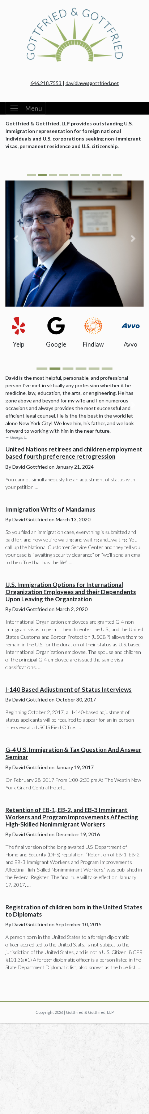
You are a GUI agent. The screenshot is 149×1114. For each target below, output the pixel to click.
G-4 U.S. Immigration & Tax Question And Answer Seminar (73, 753)
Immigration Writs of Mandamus (50, 509)
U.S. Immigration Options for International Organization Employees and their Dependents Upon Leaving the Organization (70, 592)
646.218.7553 (46, 83)
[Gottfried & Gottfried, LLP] (74, 16)
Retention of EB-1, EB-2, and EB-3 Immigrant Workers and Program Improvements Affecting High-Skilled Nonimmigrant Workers (71, 817)
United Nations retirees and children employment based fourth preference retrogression (73, 452)
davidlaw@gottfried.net (92, 83)
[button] (15, 238)
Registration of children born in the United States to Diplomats (73, 910)
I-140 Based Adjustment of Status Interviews (68, 689)
